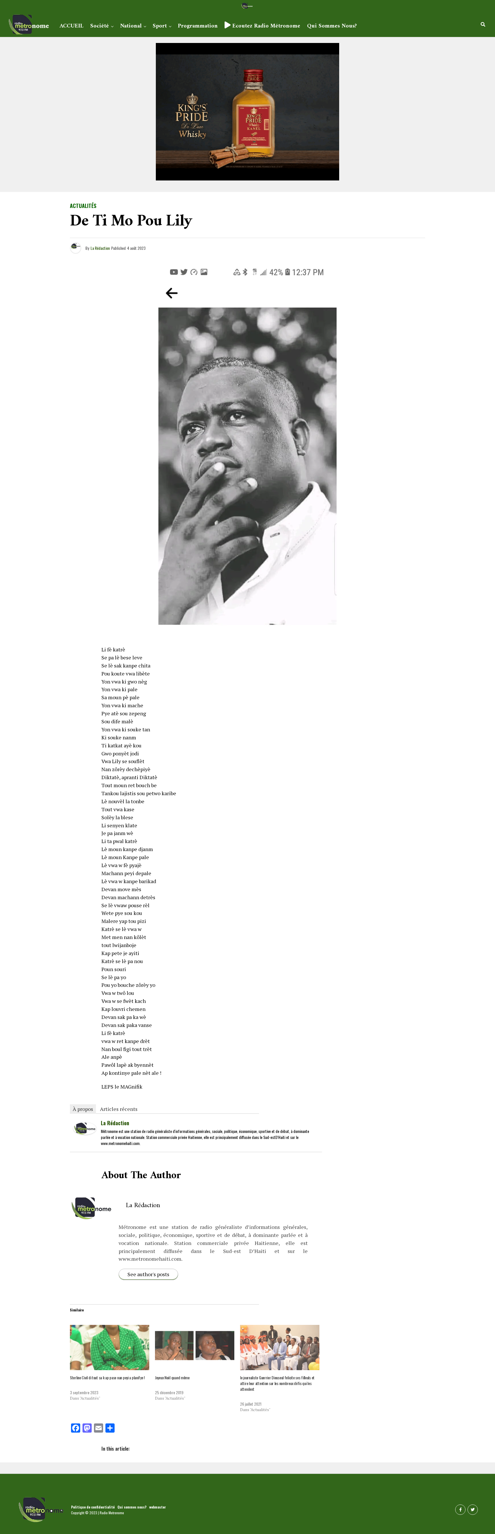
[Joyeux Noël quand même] (194, 1347)
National (131, 26)
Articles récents (119, 1108)
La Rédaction (100, 248)
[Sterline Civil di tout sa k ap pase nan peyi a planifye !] (109, 1347)
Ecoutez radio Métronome (265, 26)
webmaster (157, 1506)
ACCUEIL (71, 26)
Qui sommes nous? (332, 26)
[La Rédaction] (84, 1132)
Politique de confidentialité (93, 1506)
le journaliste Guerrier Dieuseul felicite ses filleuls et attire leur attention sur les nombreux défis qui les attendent (277, 1383)
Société (99, 26)
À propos (83, 1108)
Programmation (198, 26)
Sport (160, 26)
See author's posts (148, 1274)
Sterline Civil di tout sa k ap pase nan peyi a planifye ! (107, 1377)
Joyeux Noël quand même (172, 1377)
